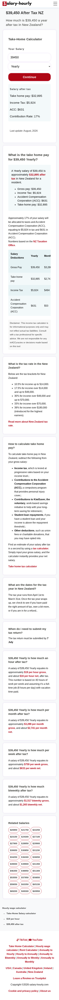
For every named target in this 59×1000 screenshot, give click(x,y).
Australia (21, 972)
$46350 (13, 871)
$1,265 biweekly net (31, 804)
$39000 (13, 864)
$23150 (13, 837)
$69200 (13, 891)
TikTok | (24, 940)
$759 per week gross (36, 764)
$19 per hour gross (35, 672)
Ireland (48, 968)
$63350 (25, 884)
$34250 (13, 857)
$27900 (13, 843)
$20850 (13, 830)
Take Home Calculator (21, 946)
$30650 (13, 850)
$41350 (36, 864)
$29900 (36, 843)
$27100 (36, 837)
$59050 (13, 884)
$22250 (36, 830)
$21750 (25, 830)
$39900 (25, 864)
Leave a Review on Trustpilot (29, 978)
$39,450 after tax (15, 924)
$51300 (36, 871)
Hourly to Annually (27, 954)
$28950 (25, 843)
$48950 (25, 871)
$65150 (36, 884)
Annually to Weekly (28, 958)
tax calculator (40, 548)
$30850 (25, 850)
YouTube (37, 940)
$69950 (36, 891)
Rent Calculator (29, 950)
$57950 (25, 877)
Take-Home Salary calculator (21, 913)
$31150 (36, 850)
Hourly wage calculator (14, 908)
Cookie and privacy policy (23, 991)
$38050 (36, 857)
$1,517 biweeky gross (36, 800)
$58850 (36, 877)
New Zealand (35, 972)
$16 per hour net (29, 676)
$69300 (25, 891)
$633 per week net (30, 768)
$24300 (25, 837)
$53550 (13, 877)
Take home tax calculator (22, 566)
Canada (17, 968)
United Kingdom (33, 968)
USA (8, 968)
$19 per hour (13, 919)
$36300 (25, 857)
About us (45, 991)
